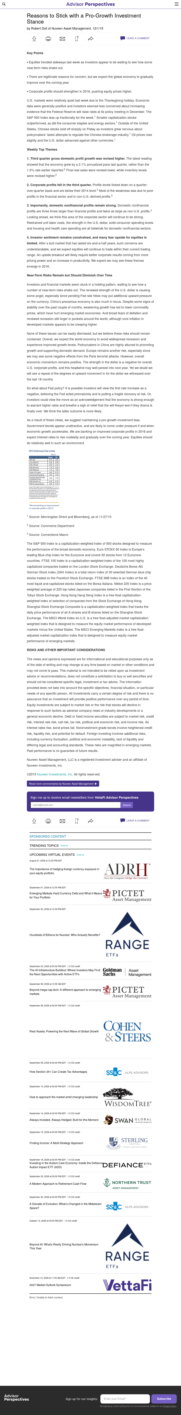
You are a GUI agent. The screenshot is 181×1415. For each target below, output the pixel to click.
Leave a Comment (138, 38)
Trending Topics (44, 845)
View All (64, 845)
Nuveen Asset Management (71, 28)
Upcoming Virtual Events (52, 854)
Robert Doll (39, 28)
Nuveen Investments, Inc (54, 774)
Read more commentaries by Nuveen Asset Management (62, 783)
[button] (34, 39)
